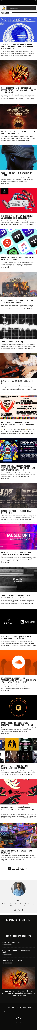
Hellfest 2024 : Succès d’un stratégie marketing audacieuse (18, 132)
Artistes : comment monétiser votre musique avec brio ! (17, 258)
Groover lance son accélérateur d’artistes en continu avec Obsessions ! (18, 809)
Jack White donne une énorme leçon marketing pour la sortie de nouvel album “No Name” (17, 47)
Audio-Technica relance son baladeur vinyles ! (18, 382)
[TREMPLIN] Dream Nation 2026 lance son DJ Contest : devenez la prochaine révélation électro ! (18, 993)
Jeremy (18, 900)
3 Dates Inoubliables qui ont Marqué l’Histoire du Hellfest (17, 301)
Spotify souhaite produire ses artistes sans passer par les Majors (18, 724)
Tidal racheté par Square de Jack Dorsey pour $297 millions (16, 638)
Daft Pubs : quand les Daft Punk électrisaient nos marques (15, 767)
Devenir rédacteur (24, 1007)
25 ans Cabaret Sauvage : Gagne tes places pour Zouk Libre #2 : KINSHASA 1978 (17, 424)
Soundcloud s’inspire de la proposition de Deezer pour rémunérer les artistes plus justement (18, 680)
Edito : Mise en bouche (11, 942)
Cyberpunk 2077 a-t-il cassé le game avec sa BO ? (17, 852)
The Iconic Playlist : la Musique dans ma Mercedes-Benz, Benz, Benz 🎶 (18, 217)
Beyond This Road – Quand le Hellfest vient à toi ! (18, 512)
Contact (11, 1007)
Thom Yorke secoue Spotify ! (13, 960)
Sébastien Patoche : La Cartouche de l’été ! (17, 951)
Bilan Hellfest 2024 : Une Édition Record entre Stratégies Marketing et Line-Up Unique (18, 90)
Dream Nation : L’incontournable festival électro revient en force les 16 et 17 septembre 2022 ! (18, 468)
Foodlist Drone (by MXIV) (12, 342)
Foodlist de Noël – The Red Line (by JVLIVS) (16, 174)
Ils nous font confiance (20, 1009)
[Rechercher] (35, 0)
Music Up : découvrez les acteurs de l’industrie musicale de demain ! (17, 553)
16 (22, 868)
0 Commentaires (7, 944)
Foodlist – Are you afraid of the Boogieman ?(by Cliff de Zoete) (15, 596)
